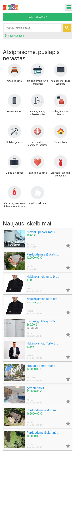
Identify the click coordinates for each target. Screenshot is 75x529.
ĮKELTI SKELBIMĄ (37, 17)
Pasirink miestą (14, 35)
